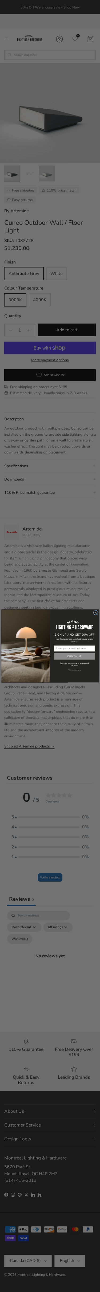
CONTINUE (74, 656)
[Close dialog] (96, 612)
